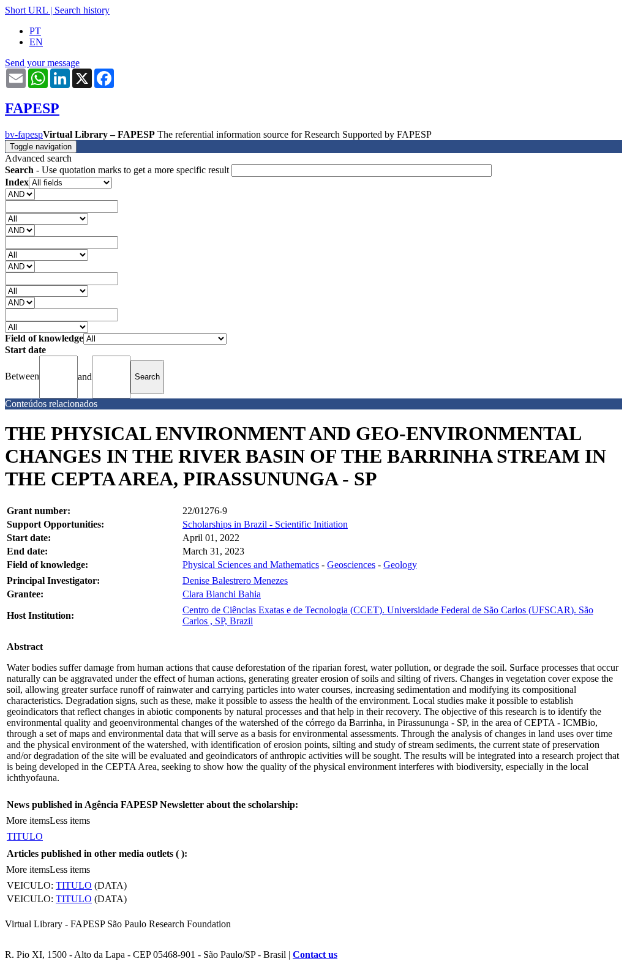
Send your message (42, 63)
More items (28, 820)
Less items (70, 820)
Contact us (315, 954)
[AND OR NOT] (20, 194)
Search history (82, 10)
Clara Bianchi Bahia (221, 594)
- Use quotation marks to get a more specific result (118, 170)
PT (35, 31)
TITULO (25, 836)
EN (36, 42)
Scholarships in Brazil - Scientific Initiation (265, 524)
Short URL (26, 10)
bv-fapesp (24, 134)
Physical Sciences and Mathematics (250, 564)
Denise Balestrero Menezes (235, 580)
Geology (400, 564)
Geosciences (351, 564)
